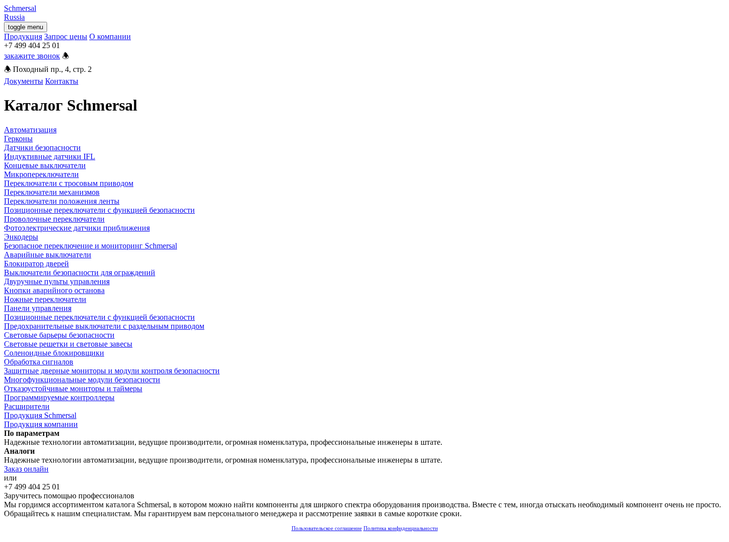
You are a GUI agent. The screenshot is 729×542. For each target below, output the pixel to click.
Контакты (61, 81)
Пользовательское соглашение (327, 528)
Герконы (18, 138)
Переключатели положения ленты (62, 201)
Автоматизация (30, 129)
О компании (110, 36)
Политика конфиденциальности (401, 528)
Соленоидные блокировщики (54, 353)
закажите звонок (32, 56)
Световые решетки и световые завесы (68, 344)
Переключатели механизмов (52, 192)
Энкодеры (21, 237)
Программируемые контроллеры (59, 397)
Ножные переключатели (45, 299)
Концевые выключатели (45, 165)
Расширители (27, 406)
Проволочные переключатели (54, 219)
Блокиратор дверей (36, 263)
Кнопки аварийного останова (54, 290)
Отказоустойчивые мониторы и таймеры (73, 388)
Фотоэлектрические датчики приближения (77, 228)
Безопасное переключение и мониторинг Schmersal (90, 245)
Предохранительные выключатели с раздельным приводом (104, 326)
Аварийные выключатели (47, 254)
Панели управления (37, 308)
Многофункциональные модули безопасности (82, 379)
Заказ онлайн (26, 469)
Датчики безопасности (42, 147)
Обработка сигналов (38, 362)
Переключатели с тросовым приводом (68, 183)
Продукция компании (41, 424)
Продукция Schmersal (40, 415)
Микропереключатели (41, 174)
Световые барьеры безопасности (59, 335)
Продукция (23, 36)
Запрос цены (65, 36)
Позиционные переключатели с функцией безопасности (99, 210)
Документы (23, 81)
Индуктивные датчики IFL (49, 156)
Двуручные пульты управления (57, 281)
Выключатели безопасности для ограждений (79, 272)
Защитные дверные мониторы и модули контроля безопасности (112, 370)
